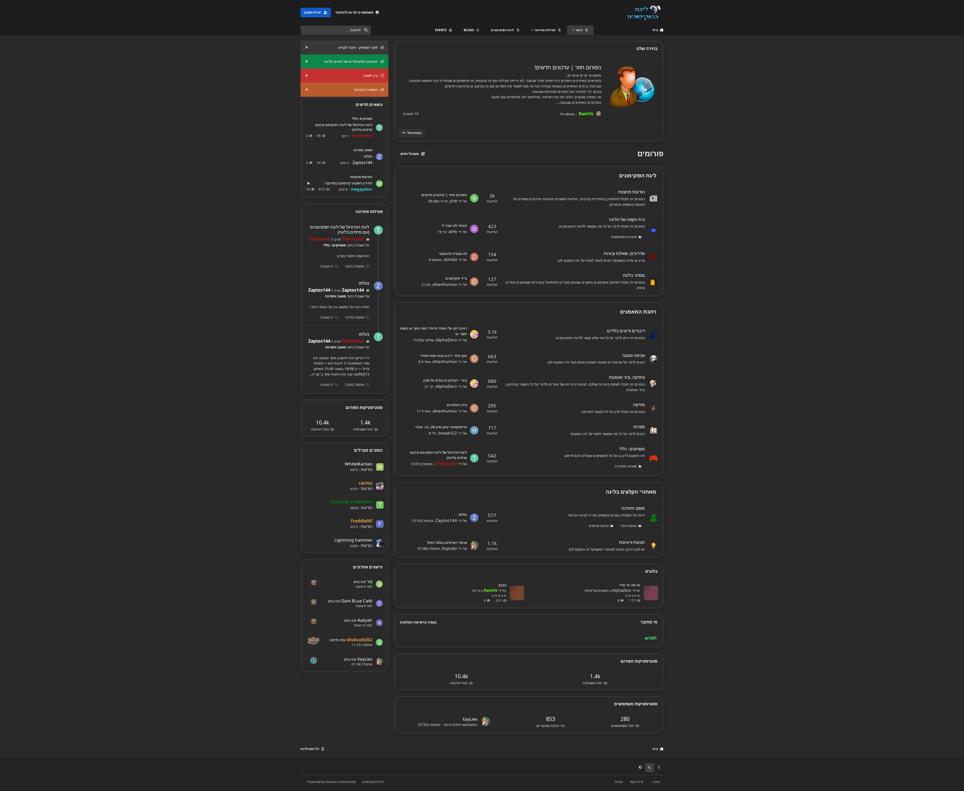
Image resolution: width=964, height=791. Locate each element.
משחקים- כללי (632, 449)
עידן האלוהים (457, 404)
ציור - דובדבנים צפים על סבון (445, 380)
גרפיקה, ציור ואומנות (627, 377)
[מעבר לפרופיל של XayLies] (474, 545)
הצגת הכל (414, 133)
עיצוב (656, 781)
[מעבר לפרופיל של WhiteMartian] (380, 467)
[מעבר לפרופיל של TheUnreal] (474, 458)
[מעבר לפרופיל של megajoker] (379, 183)
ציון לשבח (370, 75)
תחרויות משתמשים (624, 237)
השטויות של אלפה (596, 590)
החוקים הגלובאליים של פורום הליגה (351, 61)
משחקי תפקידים (626, 466)
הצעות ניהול (629, 525)
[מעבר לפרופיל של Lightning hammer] (380, 543)
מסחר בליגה (634, 275)
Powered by (331, 781)
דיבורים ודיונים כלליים (626, 331)
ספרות (639, 427)
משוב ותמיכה (633, 508)
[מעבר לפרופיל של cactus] (380, 486)
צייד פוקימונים (456, 278)
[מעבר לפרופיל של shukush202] (379, 642)
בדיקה (476, 590)
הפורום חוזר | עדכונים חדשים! (567, 67)
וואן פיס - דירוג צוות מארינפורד (443, 355)
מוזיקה (639, 404)
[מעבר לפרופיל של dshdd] (474, 257)
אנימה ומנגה (633, 355)
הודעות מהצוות (631, 192)
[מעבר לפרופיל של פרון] (474, 198)
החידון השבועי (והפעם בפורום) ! (348, 183)
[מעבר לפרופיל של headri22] (474, 430)
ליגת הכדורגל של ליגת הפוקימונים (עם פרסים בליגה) (343, 127)
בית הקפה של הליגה (627, 219)
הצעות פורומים (599, 525)
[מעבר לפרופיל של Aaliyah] (379, 622)
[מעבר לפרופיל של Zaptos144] (474, 517)
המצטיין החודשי (366, 89)
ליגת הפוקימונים (637, 175)
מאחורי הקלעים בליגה (631, 491)
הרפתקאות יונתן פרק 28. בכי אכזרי (441, 427)
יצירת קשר (636, 781)
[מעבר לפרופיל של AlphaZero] (474, 334)
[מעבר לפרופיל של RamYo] (598, 113)
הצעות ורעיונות (632, 542)
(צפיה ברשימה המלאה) (418, 622)
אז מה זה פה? (629, 585)
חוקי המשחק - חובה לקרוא (358, 47)
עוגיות (619, 781)
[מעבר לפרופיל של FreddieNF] (380, 524)
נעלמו (462, 514)
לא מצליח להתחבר (453, 253)
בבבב (502, 585)
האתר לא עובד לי (454, 225)
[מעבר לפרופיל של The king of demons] (380, 505)
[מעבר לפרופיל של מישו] (474, 229)
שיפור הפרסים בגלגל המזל (447, 542)
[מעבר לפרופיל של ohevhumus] (474, 281)
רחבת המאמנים (638, 311)
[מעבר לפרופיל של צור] (379, 584)
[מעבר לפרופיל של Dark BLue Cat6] (379, 603)
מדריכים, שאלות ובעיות (624, 253)
